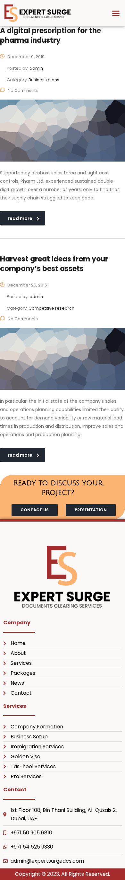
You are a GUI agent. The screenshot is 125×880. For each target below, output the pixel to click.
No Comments (23, 90)
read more (20, 218)
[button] (116, 13)
